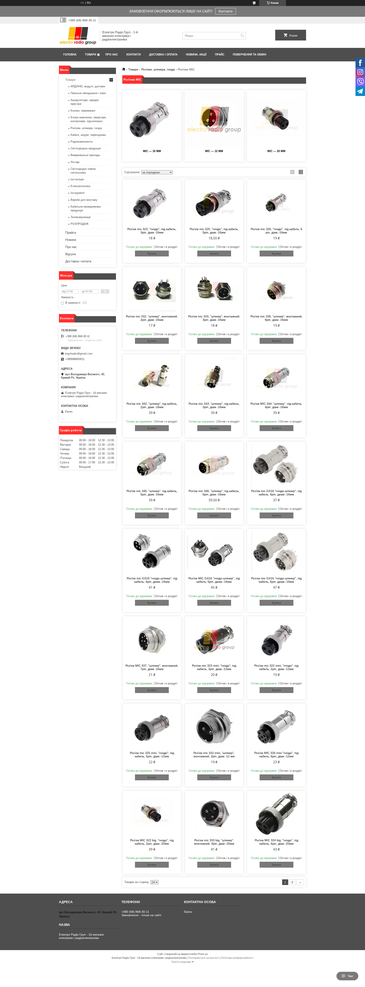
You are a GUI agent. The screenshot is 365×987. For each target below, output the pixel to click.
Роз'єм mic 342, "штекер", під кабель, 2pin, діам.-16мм (152, 405)
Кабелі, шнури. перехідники (88, 134)
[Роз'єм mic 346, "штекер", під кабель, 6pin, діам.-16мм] (214, 465)
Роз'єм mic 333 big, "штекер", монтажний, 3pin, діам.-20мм (214, 842)
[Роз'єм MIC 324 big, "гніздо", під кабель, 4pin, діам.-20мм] (276, 814)
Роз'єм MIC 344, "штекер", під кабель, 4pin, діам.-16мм (276, 405)
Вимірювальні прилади (85, 155)
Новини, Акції (196, 54)
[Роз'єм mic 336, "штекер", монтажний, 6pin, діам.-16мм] (276, 290)
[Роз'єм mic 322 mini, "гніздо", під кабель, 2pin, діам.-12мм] (276, 639)
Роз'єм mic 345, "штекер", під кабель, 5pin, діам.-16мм (152, 492)
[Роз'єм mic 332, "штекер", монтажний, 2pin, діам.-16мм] (152, 290)
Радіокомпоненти (82, 141)
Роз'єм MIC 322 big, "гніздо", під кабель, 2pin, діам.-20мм (152, 842)
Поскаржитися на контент (203, 957)
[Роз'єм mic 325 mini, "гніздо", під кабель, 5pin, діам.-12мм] (152, 727)
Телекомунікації (81, 217)
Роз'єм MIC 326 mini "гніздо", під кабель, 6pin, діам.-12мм (276, 754)
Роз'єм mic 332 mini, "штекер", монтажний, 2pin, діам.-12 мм (214, 754)
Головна (69, 54)
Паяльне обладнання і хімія (88, 93)
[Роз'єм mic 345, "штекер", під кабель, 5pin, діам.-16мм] (152, 465)
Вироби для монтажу (84, 199)
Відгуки (70, 254)
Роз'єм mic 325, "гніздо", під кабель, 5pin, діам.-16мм (214, 230)
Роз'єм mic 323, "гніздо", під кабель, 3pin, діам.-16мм (151, 230)
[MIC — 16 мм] (151, 119)
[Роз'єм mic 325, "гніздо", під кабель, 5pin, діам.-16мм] (214, 203)
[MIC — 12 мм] (214, 119)
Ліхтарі (75, 162)
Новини (70, 239)
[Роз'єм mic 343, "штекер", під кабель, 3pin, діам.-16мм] (214, 377)
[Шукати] (242, 35)
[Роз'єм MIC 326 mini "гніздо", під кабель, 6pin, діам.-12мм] (276, 727)
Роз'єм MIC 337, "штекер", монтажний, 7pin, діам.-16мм (151, 667)
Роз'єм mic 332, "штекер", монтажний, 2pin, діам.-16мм (152, 318)
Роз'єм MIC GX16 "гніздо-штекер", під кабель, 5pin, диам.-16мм (214, 580)
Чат (350, 976)
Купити (151, 253)
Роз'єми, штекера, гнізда (158, 69)
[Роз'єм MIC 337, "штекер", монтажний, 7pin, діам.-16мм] (152, 639)
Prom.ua (203, 954)
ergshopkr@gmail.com (79, 353)
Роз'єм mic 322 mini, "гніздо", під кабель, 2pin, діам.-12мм (276, 667)
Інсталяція (77, 179)
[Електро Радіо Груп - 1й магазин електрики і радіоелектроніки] (78, 36)
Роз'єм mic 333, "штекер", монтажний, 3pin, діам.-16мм (214, 318)
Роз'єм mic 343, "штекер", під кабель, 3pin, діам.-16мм (214, 405)
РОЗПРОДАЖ (80, 223)
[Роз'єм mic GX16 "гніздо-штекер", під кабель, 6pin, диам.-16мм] (276, 552)
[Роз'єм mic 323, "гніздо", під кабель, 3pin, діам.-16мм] (152, 203)
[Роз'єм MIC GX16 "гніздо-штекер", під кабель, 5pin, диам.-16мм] (214, 552)
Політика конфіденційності (237, 957)
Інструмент (78, 192)
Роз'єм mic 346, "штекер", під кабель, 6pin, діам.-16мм (214, 492)
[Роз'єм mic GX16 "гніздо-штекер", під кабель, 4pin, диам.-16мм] (276, 465)
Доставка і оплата (163, 54)
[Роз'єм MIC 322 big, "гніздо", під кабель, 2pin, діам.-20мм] (152, 814)
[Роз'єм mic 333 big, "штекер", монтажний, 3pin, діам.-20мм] (214, 814)
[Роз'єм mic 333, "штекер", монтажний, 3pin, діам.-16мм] (214, 290)
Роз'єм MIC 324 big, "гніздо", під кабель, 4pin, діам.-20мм (276, 842)
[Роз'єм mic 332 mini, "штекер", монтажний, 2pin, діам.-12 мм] (214, 727)
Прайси (70, 232)
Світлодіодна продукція (86, 148)
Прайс (219, 54)
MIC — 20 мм (276, 151)
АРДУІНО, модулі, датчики (88, 86)
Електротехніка (80, 186)
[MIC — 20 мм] (276, 119)
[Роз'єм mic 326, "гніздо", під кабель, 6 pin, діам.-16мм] (276, 203)
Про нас (111, 54)
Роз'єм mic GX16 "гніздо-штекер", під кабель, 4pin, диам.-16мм (276, 492)
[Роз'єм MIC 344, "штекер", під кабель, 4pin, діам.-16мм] (276, 377)
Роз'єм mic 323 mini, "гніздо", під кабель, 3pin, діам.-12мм (214, 667)
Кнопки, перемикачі (83, 110)
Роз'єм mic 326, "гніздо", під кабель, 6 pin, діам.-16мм (276, 230)
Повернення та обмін (249, 54)
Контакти (226, 11)
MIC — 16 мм (152, 151)
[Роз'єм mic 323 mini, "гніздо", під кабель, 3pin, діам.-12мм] (214, 639)
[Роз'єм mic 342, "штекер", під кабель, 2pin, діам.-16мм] (152, 377)
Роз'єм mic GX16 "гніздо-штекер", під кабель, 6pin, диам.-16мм (276, 580)
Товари (90, 54)
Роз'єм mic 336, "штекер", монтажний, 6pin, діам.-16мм (276, 318)
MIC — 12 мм (214, 151)
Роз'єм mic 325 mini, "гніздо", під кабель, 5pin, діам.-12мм (152, 754)
